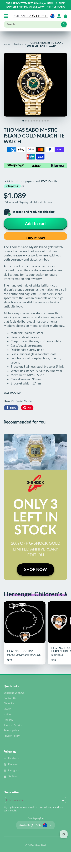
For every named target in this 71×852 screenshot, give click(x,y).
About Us (9, 703)
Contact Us (10, 698)
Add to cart (35, 223)
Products (18, 44)
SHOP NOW (35, 569)
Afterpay (8, 719)
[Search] (64, 24)
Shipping (23, 202)
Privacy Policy (12, 735)
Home (7, 44)
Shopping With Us (14, 692)
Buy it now (35, 238)
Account (59, 16)
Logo (30, 16)
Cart (65, 16)
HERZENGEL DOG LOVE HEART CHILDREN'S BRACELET (25, 632)
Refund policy (11, 730)
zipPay (7, 714)
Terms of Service (13, 725)
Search (7, 708)
